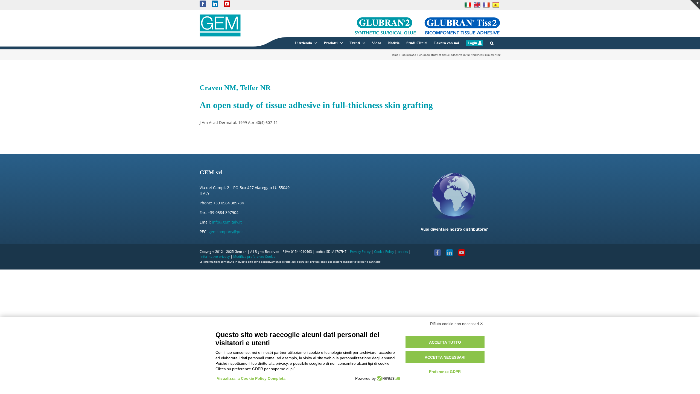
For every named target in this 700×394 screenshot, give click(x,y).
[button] (492, 43)
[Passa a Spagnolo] (495, 5)
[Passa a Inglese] (477, 5)
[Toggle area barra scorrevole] (695, 5)
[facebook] (437, 252)
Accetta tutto (445, 342)
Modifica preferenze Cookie (254, 256)
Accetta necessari (445, 357)
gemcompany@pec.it (228, 231)
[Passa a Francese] (486, 5)
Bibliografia (408, 55)
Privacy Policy (360, 251)
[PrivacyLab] (388, 378)
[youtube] (461, 252)
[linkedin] (449, 252)
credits (403, 251)
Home (394, 55)
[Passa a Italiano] (467, 5)
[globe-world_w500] (454, 169)
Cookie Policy (384, 251)
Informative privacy (215, 256)
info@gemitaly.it (227, 222)
